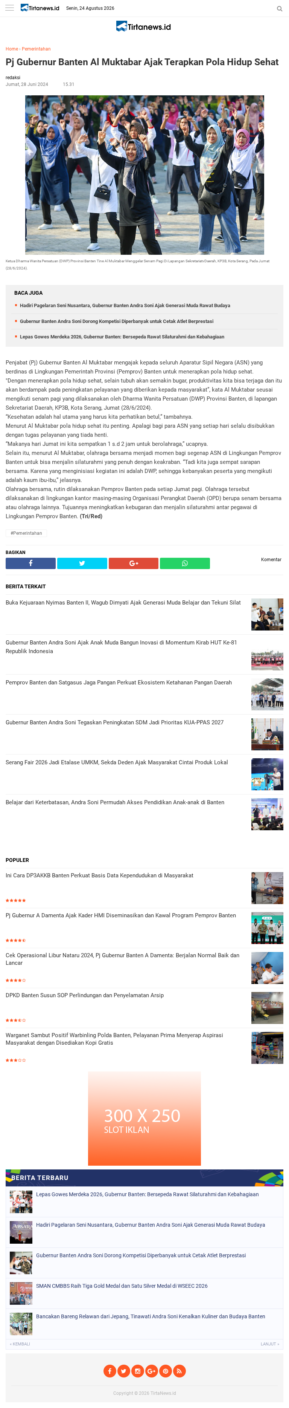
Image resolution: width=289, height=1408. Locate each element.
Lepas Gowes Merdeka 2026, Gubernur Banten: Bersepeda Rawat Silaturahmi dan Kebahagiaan (122, 337)
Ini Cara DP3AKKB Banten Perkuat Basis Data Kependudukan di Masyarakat (99, 875)
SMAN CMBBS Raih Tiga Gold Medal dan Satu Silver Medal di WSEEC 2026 (122, 1286)
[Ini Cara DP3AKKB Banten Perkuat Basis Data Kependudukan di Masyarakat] (267, 889)
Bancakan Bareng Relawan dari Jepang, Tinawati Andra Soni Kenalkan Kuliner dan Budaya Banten (150, 1316)
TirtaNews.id (163, 1393)
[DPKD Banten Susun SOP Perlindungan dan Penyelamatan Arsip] (267, 1008)
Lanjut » (270, 1344)
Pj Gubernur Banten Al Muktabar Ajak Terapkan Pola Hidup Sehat (142, 62)
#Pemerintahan (26, 533)
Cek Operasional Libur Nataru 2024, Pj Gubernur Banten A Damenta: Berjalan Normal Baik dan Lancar (122, 959)
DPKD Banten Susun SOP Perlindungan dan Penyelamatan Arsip (85, 995)
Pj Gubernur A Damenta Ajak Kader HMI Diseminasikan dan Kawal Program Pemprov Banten (121, 915)
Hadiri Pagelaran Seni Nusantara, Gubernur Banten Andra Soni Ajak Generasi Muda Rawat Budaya (125, 305)
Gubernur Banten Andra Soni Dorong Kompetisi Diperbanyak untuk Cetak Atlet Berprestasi (116, 321)
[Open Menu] (9, 8)
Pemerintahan (36, 49)
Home (12, 49)
